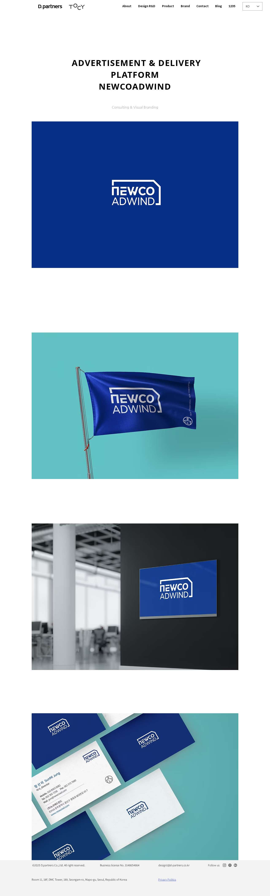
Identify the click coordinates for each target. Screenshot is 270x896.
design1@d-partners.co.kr (174, 865)
